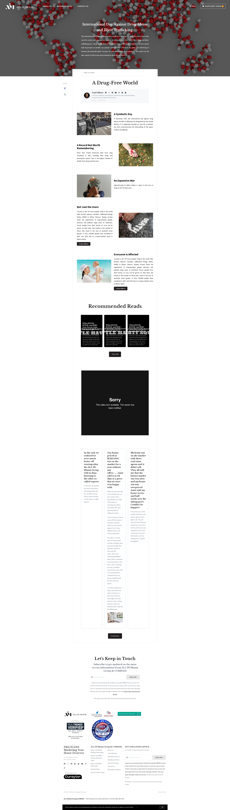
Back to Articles (89, 73)
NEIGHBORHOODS (64, 6)
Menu (194, 6)
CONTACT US (83, 6)
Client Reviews (112, 753)
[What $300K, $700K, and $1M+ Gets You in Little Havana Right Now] (92, 331)
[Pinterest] (75, 764)
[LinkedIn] (71, 764)
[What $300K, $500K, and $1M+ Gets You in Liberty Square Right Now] (138, 331)
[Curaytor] (73, 778)
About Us (110, 750)
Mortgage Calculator (114, 769)
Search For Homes (113, 763)
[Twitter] (68, 764)
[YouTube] (82, 764)
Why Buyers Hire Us (113, 760)
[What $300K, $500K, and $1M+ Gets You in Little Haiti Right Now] (115, 331)
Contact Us (111, 766)
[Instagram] (85, 764)
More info (136, 807)
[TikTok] (64, 768)
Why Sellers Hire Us (114, 756)
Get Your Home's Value (97, 772)
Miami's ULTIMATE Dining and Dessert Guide (96, 758)
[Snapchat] (78, 764)
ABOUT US (47, 6)
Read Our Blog (95, 769)
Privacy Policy (162, 792)
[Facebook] (64, 764)
